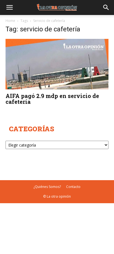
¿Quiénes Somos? (47, 186)
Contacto (73, 186)
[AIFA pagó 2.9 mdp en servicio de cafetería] (57, 64)
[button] (9, 7)
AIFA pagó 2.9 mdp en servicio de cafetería (52, 98)
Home (10, 20)
